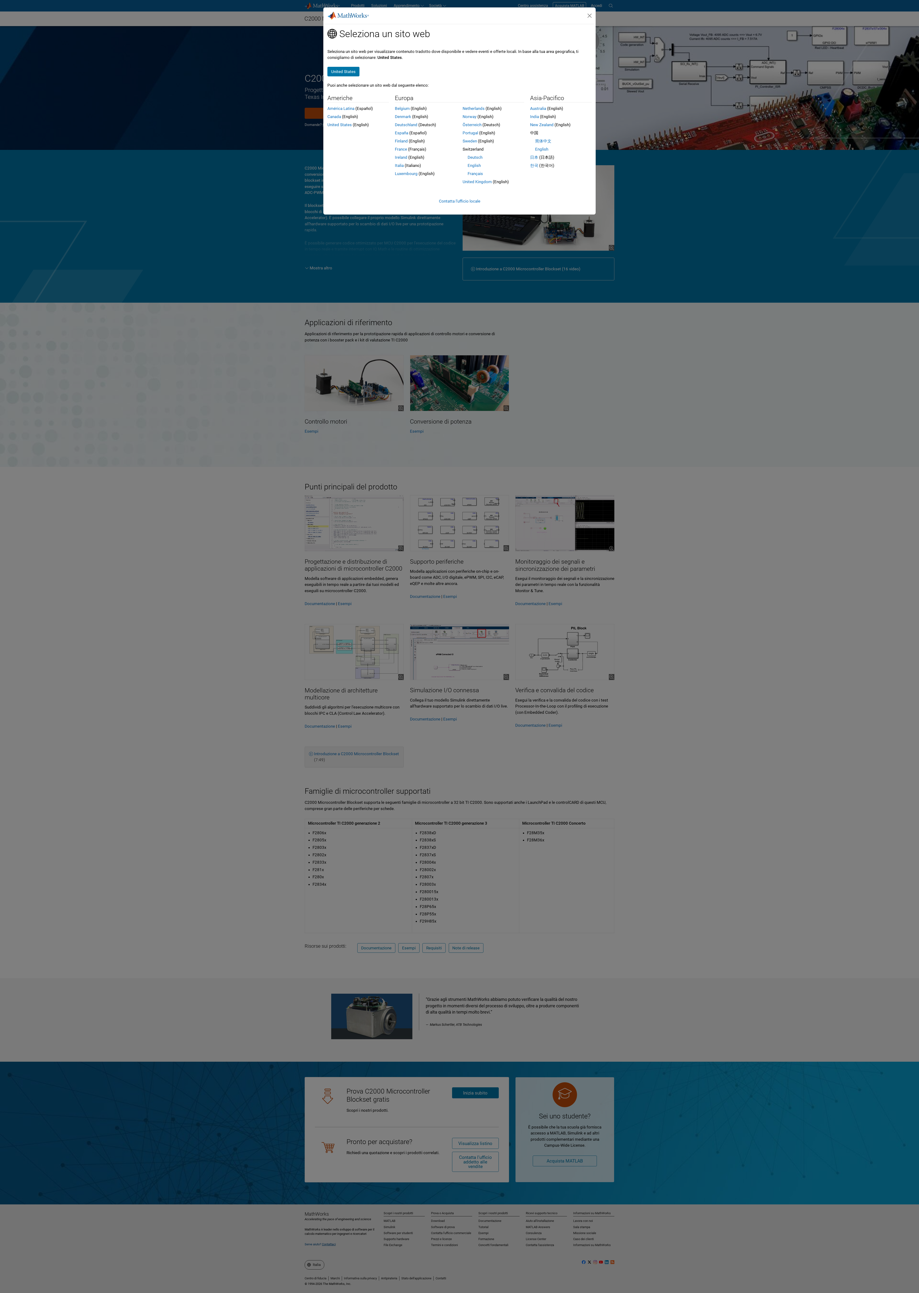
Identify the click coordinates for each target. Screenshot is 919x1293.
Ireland (401, 157)
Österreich (472, 124)
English (474, 165)
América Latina (340, 108)
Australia (538, 108)
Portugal (470, 132)
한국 (534, 165)
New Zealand (542, 124)
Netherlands (474, 108)
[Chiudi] (590, 15)
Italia (399, 165)
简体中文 (543, 141)
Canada (334, 116)
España (401, 132)
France (401, 149)
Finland (401, 141)
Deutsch (475, 157)
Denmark (403, 116)
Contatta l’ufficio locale (459, 201)
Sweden (470, 141)
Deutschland (406, 124)
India (534, 116)
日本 (534, 157)
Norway (469, 116)
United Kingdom (477, 181)
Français (475, 173)
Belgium (402, 108)
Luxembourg (406, 173)
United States (339, 124)
